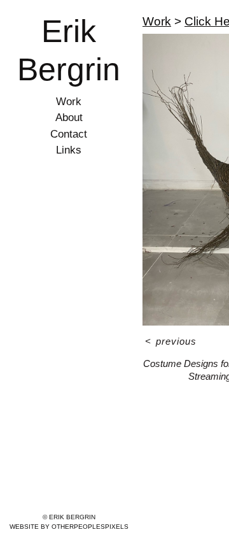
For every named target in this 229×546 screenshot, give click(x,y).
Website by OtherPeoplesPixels (69, 526)
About (69, 117)
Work (68, 102)
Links (68, 150)
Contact (68, 134)
